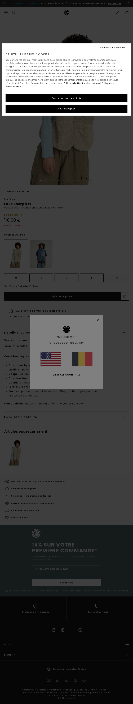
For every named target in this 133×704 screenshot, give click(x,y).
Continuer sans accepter (112, 47)
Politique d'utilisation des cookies (81, 83)
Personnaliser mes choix (66, 98)
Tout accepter (66, 108)
